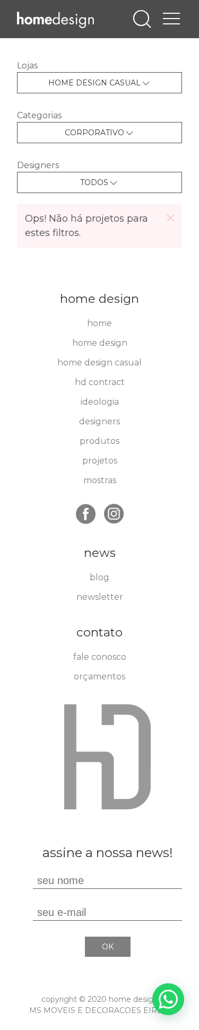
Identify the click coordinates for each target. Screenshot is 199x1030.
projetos (99, 461)
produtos (99, 441)
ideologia (100, 402)
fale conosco (99, 657)
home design (99, 343)
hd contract (100, 382)
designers (99, 421)
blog (99, 577)
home (99, 323)
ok (108, 947)
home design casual (99, 362)
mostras (99, 480)
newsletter (99, 597)
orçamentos (99, 676)
